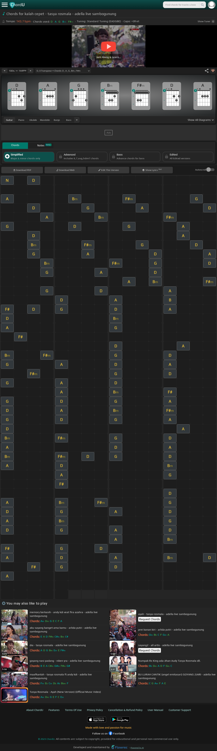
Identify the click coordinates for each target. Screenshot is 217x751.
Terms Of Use (73, 710)
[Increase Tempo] (30, 70)
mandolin (45, 120)
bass (68, 120)
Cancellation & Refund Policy (125, 710)
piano (21, 120)
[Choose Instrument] (76, 119)
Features (54, 710)
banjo (57, 120)
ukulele (33, 120)
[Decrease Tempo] (4, 70)
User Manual (155, 710)
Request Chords (149, 619)
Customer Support (180, 710)
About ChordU (34, 710)
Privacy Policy (95, 710)
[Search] (202, 4)
